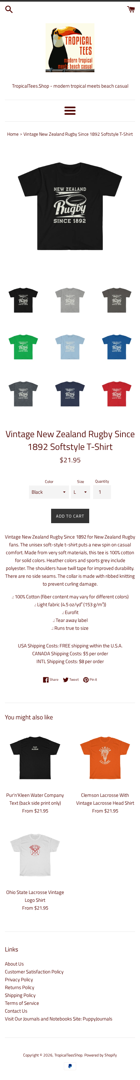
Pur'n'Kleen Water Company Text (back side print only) (35, 799)
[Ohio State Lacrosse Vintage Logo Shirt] (35, 855)
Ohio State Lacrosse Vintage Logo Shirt (35, 896)
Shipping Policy (20, 995)
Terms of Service (22, 1003)
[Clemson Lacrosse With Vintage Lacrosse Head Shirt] (105, 758)
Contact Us (16, 1011)
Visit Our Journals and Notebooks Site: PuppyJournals (58, 1018)
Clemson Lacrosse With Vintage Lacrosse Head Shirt (105, 799)
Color (49, 481)
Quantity (102, 481)
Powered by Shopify (100, 1055)
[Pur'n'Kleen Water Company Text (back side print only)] (35, 758)
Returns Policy (19, 987)
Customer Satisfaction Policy (34, 971)
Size (80, 481)
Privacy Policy (19, 979)
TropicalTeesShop (68, 1055)
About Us (14, 964)
